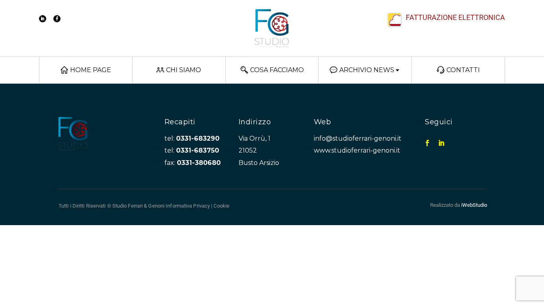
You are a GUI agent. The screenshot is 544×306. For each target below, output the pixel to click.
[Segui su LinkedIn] (42, 18)
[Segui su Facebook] (57, 18)
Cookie (221, 206)
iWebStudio (474, 205)
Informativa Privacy (188, 206)
